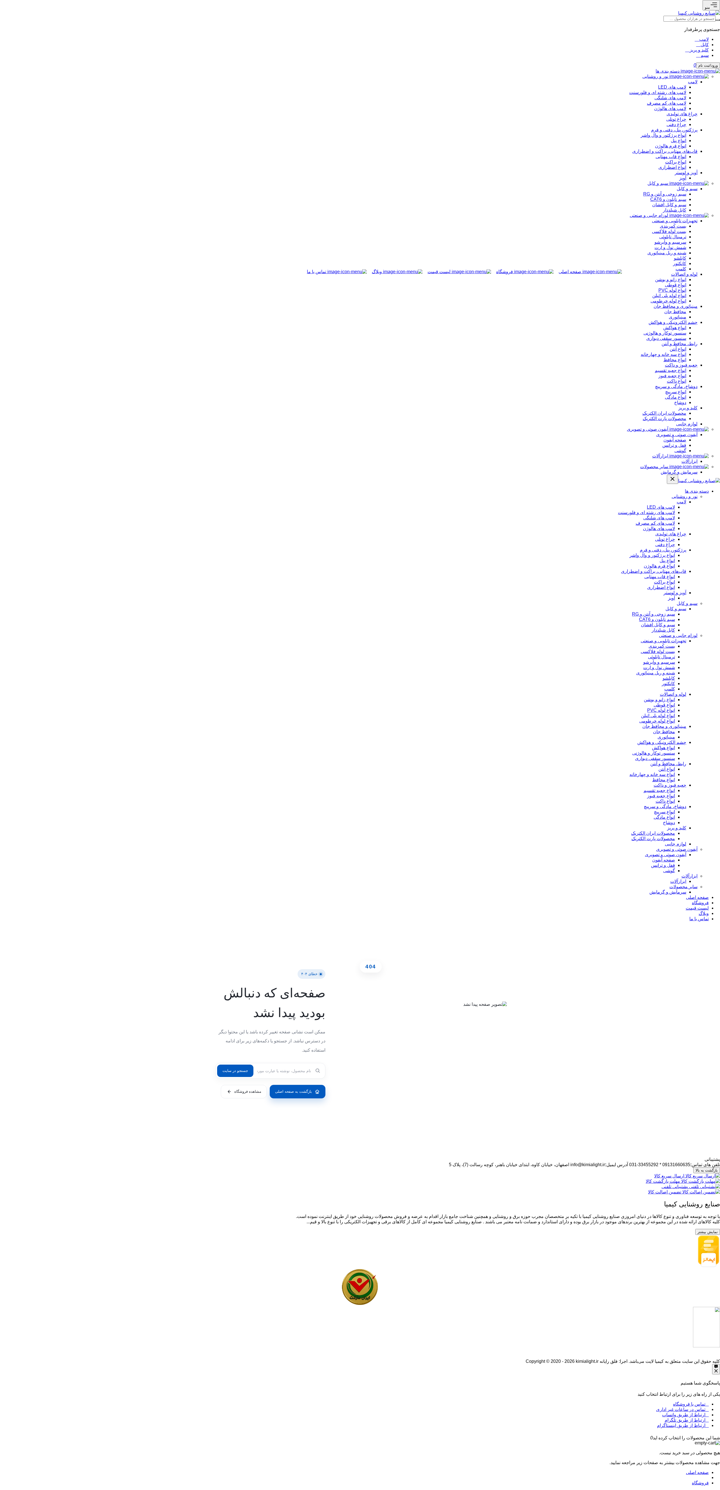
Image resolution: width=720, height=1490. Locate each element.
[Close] (645, 1437)
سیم (704, 55)
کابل (704, 44)
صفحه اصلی (697, 1472)
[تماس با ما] (716, 1369)
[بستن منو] (672, 479)
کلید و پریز (698, 50)
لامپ (703, 39)
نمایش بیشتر (708, 1232)
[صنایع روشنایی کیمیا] (699, 13)
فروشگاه (700, 1482)
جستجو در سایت (235, 1071)
